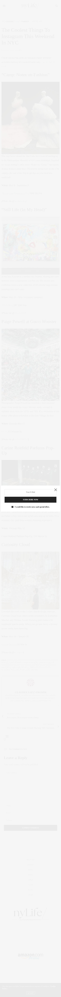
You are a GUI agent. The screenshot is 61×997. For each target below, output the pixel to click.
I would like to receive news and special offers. (32, 507)
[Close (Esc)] (56, 490)
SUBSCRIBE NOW (30, 500)
